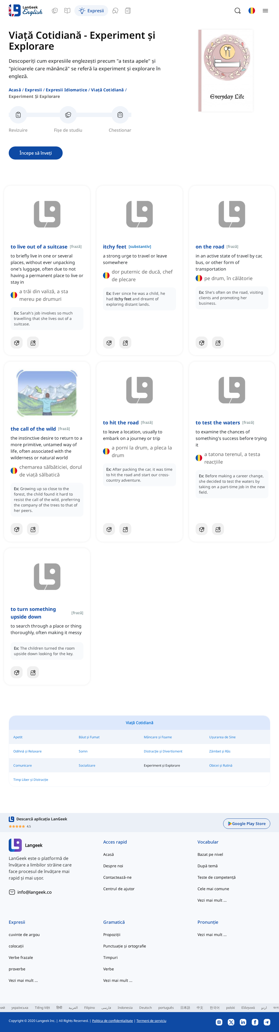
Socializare (87, 765)
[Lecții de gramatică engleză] (67, 10)
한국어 (215, 1007)
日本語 (185, 1007)
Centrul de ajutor (119, 888)
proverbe (17, 968)
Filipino (89, 1007)
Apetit (17, 737)
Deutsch (145, 1007)
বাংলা (275, 1007)
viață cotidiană (107, 89)
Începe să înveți (36, 153)
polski (230, 1007)
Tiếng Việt (42, 1007)
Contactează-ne (117, 877)
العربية (73, 1007)
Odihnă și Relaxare (27, 751)
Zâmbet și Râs (220, 751)
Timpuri (110, 957)
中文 (200, 1007)
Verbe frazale (21, 957)
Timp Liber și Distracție (30, 779)
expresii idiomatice (66, 89)
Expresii (33, 89)
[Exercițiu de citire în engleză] (127, 10)
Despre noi (113, 865)
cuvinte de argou (24, 934)
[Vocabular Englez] (54, 10)
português (166, 1007)
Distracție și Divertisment (163, 751)
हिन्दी (59, 1007)
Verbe (108, 968)
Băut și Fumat (89, 737)
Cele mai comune (213, 888)
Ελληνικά (248, 1007)
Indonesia (125, 1007)
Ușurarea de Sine (222, 737)
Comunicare (22, 765)
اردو (264, 1007)
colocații (16, 946)
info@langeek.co (34, 892)
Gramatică (114, 922)
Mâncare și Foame (158, 737)
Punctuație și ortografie (124, 946)
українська (19, 1007)
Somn (83, 751)
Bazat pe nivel (210, 854)
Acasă (15, 89)
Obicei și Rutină (220, 765)
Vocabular (208, 842)
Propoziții (111, 934)
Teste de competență (217, 877)
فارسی (106, 1007)
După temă (208, 865)
